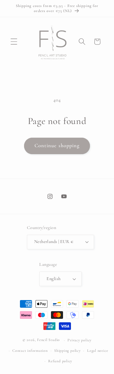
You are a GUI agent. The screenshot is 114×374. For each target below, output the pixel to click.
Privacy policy (79, 340)
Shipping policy (67, 350)
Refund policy (60, 361)
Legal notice (97, 350)
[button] (14, 41)
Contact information (30, 350)
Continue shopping (57, 145)
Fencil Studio (48, 340)
